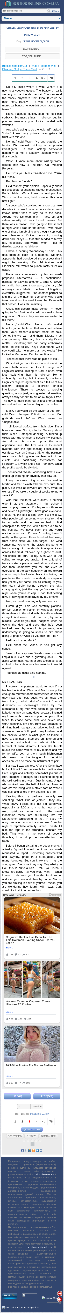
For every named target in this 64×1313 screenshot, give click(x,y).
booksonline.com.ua (44, 1174)
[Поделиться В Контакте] (41, 1150)
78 (51, 78)
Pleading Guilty (39, 1113)
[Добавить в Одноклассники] (33, 1150)
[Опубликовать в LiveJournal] (26, 1150)
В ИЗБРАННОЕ (48, 1136)
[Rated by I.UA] (29, 1298)
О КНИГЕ (31, 1136)
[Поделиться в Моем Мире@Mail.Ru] (29, 1150)
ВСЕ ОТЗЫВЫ (15, 1136)
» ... (43, 78)
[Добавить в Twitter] (37, 1150)
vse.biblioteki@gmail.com (39, 1247)
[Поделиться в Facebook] (22, 1150)
